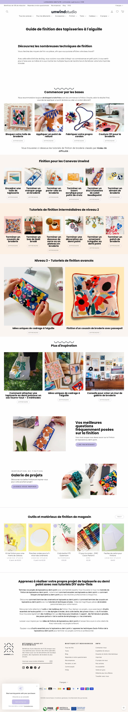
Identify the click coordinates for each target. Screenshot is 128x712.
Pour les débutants (43, 16)
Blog (64, 5)
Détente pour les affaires (104, 673)
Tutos (82, 16)
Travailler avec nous (102, 676)
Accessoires (60, 16)
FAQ (69, 5)
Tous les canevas (25, 16)
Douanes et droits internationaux (107, 654)
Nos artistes (100, 663)
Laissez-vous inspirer (24, 486)
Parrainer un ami (70, 663)
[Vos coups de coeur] (117, 11)
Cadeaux (92, 16)
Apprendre (49, 140)
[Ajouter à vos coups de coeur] (6, 526)
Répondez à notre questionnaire (38, 5)
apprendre (18, 140)
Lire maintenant (86, 444)
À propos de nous (102, 660)
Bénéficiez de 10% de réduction (15, 5)
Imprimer (99, 657)
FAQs (67, 670)
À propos (104, 16)
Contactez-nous (101, 648)
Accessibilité (100, 667)
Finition (72, 16)
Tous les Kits (69, 648)
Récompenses (56, 5)
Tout (119, 516)
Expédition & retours (103, 651)
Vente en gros (100, 670)
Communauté (69, 667)
